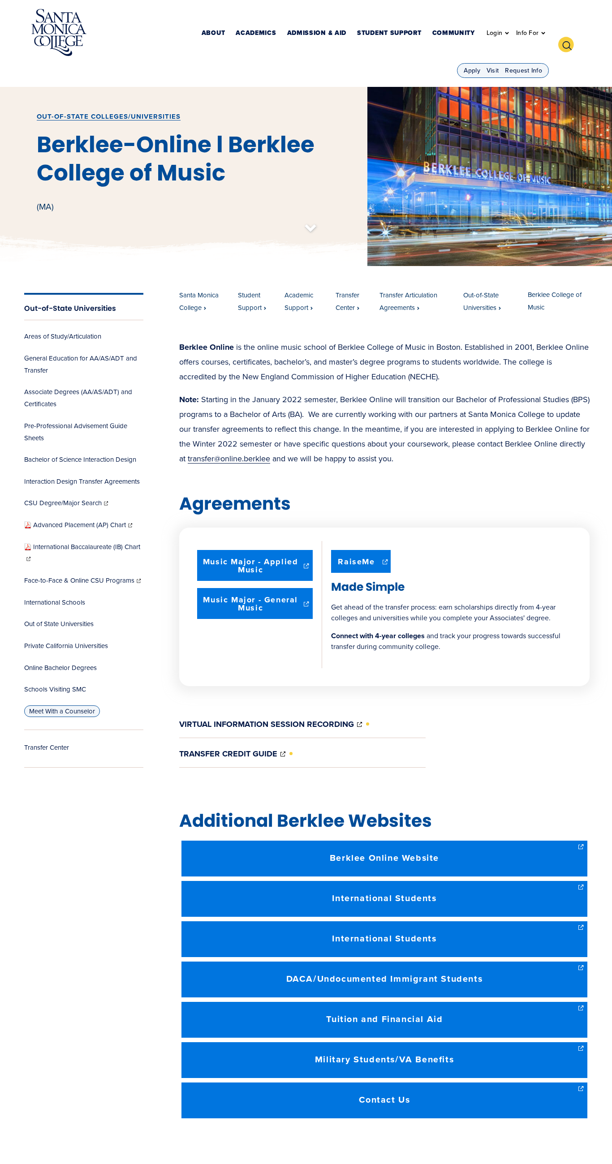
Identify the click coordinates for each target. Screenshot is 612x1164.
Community (453, 33)
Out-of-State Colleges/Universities (109, 116)
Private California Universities (66, 646)
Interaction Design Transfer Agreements (82, 481)
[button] (569, 43)
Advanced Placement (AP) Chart (83, 525)
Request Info (523, 70)
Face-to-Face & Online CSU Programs (83, 580)
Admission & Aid (317, 33)
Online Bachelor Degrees (60, 668)
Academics (256, 33)
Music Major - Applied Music (251, 569)
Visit (493, 70)
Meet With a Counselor (62, 711)
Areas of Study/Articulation (62, 336)
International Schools (54, 602)
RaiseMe (364, 564)
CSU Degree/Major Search (67, 503)
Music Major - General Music (250, 607)
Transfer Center (46, 747)
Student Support (389, 33)
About (213, 33)
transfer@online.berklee (229, 459)
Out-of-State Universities (70, 308)
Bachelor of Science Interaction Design (80, 459)
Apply (472, 70)
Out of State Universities (59, 624)
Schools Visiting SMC (55, 689)
